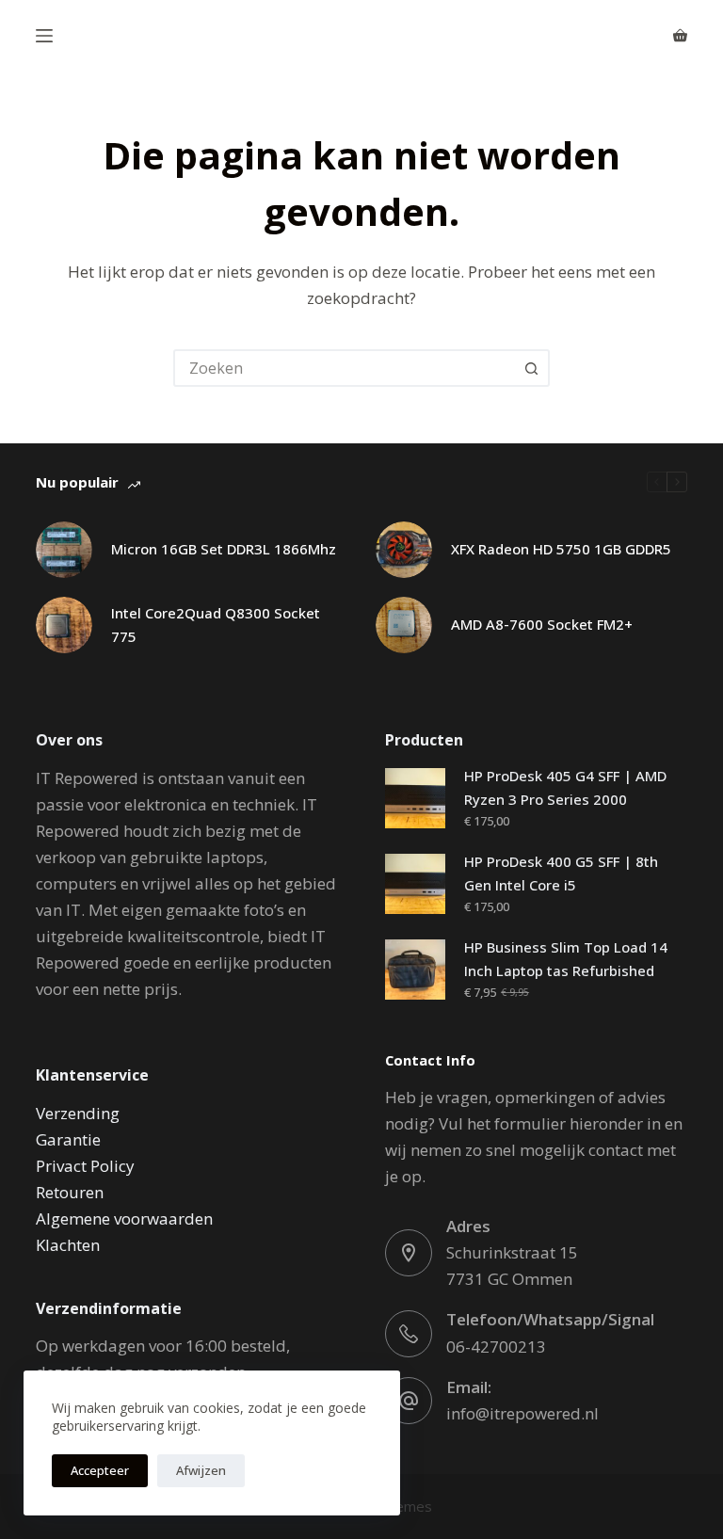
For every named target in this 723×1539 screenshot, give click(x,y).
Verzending (78, 1113)
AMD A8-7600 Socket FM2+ (542, 624)
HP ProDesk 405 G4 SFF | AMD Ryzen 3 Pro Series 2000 (565, 787)
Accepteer (100, 1470)
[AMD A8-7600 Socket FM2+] (404, 625)
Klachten (68, 1245)
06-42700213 (496, 1346)
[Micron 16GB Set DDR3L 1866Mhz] (64, 549)
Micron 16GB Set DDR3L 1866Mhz (223, 548)
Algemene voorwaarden (124, 1218)
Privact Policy (85, 1166)
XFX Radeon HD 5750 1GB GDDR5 (561, 548)
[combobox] (344, 368)
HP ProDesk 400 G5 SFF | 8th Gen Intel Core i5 (561, 873)
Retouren (70, 1192)
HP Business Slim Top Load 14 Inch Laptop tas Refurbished (565, 959)
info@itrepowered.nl (522, 1413)
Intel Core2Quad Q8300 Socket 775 (215, 624)
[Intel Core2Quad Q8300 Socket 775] (64, 625)
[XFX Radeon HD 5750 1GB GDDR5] (404, 549)
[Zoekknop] (531, 368)
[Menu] (44, 35)
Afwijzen (201, 1470)
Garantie (68, 1139)
